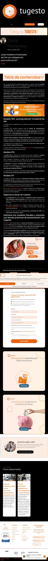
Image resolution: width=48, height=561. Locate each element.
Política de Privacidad (25, 331)
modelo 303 (29, 147)
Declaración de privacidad (25, 286)
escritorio (6, 226)
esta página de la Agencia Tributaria (14, 188)
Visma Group (16, 553)
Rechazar (24, 283)
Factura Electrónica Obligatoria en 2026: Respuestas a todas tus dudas (24, 488)
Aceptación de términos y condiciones (21, 325)
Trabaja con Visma (33, 552)
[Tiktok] (46, 558)
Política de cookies (16, 286)
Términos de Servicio (22, 335)
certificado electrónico (12, 207)
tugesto (7, 223)
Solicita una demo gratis (25, 452)
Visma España (23, 553)
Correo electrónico (16, 320)
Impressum (33, 286)
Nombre (13, 309)
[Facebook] (46, 559)
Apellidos (13, 314)
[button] (12, 24)
